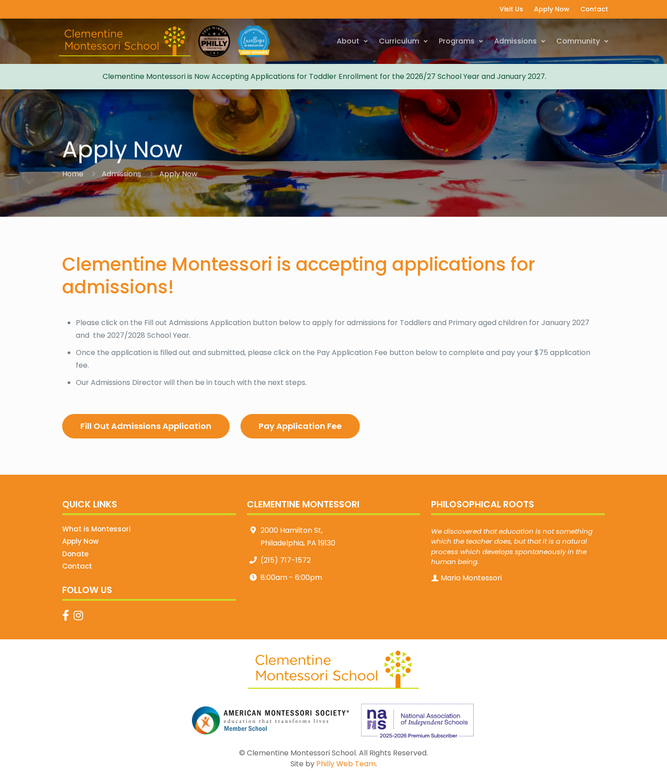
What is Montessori (96, 529)
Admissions (121, 174)
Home (72, 174)
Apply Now (80, 541)
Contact (77, 566)
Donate (75, 554)
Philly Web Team (346, 764)
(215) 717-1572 (285, 560)
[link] (270, 720)
